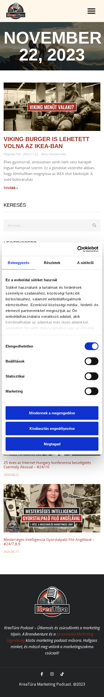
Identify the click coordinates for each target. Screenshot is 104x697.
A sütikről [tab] (85, 262)
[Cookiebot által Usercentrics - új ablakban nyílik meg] (77, 249)
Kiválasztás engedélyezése (52, 428)
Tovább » (11, 188)
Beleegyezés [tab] (18, 262)
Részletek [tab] (52, 262)
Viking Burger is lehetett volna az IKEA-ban (46, 142)
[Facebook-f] (42, 674)
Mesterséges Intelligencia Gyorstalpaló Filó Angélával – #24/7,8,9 (49, 541)
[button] (91, 10)
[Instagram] (52, 674)
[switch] (91, 361)
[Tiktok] (62, 674)
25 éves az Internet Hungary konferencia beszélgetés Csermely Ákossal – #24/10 (47, 464)
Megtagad (52, 444)
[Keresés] (94, 225)
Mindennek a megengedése (52, 413)
